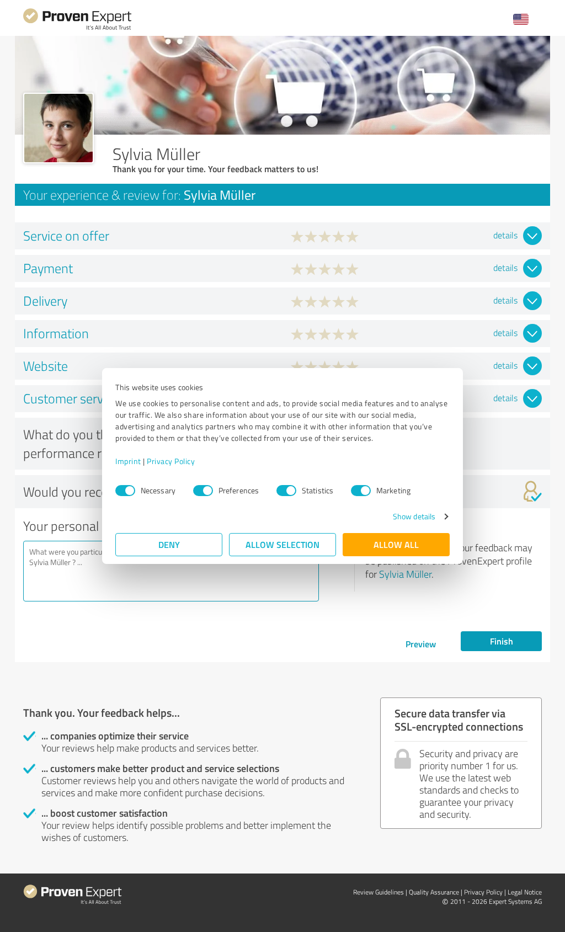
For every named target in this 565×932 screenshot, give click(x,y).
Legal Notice (525, 892)
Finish (501, 641)
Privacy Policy (171, 461)
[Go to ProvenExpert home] (77, 28)
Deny (169, 544)
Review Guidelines (378, 892)
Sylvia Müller (405, 573)
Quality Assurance (434, 892)
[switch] (203, 490)
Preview (421, 643)
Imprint (128, 461)
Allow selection (282, 544)
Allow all (396, 544)
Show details (414, 516)
